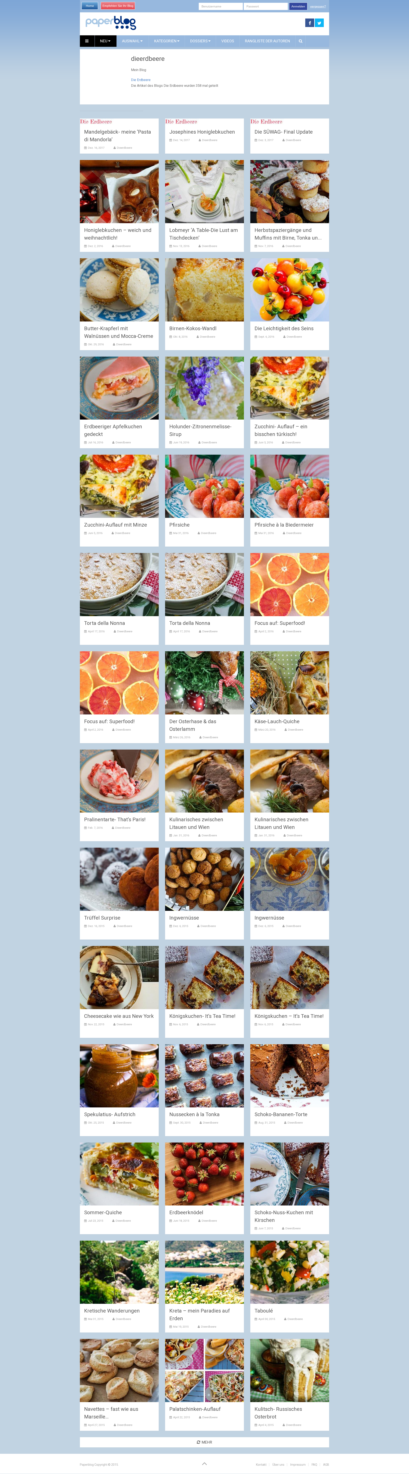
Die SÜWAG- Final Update (284, 132)
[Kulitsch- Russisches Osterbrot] (289, 1370)
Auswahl (131, 41)
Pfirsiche (179, 525)
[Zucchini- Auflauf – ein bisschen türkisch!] (289, 388)
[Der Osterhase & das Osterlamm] (204, 682)
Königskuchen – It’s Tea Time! (289, 1016)
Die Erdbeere (141, 80)
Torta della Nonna (104, 623)
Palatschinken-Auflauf (195, 1409)
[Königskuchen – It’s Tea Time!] (289, 977)
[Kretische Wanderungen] (119, 1272)
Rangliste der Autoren (267, 41)
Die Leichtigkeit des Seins (284, 328)
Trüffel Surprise (102, 918)
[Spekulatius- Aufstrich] (119, 1075)
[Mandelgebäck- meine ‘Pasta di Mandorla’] (97, 122)
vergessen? (318, 6)
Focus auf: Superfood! (280, 623)
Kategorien (165, 41)
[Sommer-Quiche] (119, 1174)
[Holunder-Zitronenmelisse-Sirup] (204, 388)
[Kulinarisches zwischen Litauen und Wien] (204, 781)
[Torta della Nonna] (119, 584)
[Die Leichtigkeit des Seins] (289, 289)
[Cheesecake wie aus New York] (119, 977)
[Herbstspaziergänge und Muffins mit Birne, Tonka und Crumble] (289, 191)
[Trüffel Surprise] (119, 879)
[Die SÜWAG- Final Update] (267, 122)
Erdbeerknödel (186, 1212)
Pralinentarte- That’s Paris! (114, 820)
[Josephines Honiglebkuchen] (182, 122)
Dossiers (199, 41)
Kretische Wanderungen (112, 1311)
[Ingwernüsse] (204, 879)
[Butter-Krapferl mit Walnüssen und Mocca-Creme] (119, 289)
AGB (326, 1464)
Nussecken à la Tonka (194, 1114)
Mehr (207, 1442)
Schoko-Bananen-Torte (281, 1114)
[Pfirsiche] (204, 486)
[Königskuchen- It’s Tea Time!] (204, 977)
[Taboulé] (289, 1272)
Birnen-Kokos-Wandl (192, 328)
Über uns (278, 1464)
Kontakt (261, 1464)
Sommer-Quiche (103, 1212)
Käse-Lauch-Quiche (277, 721)
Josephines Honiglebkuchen (202, 132)
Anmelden (298, 6)
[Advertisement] (220, 23)
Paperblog (87, 1464)
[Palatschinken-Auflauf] (204, 1370)
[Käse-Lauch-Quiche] (289, 682)
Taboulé (264, 1311)
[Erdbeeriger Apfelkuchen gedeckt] (119, 388)
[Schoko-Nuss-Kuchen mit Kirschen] (289, 1174)
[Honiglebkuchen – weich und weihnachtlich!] (119, 191)
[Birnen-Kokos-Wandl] (204, 289)
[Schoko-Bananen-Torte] (289, 1075)
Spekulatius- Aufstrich (109, 1114)
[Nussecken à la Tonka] (204, 1075)
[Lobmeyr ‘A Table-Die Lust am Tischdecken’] (204, 191)
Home (90, 5)
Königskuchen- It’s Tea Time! (202, 1016)
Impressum (298, 1464)
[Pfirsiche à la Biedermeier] (289, 486)
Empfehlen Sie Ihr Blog (117, 5)
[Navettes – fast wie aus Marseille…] (119, 1370)
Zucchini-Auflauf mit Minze (115, 525)
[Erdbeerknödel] (204, 1174)
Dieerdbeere (124, 147)
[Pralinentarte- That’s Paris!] (119, 781)
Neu (104, 41)
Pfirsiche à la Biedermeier (284, 525)
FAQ (314, 1464)
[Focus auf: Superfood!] (289, 584)
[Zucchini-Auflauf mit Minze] (119, 486)
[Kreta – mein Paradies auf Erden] (204, 1272)
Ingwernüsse (184, 918)
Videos (227, 41)
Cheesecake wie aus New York (119, 1016)
